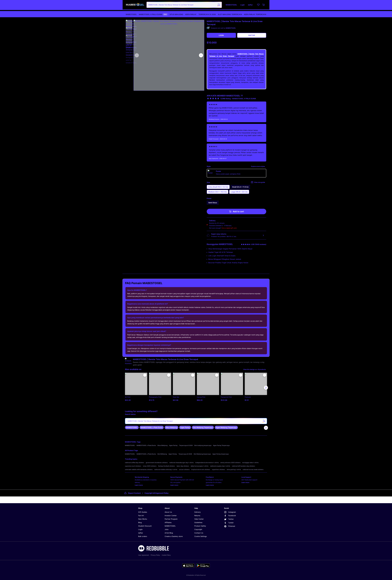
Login (140, 529)
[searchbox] (196, 421)
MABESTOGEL (131, 14)
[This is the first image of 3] (137, 55)
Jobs (166, 529)
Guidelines (198, 522)
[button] (129, 23)
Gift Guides (142, 512)
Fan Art (141, 516)
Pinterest (231, 526)
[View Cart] (263, 4)
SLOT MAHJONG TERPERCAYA (230, 14)
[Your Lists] (258, 4)
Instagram (232, 512)
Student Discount (145, 526)
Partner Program (171, 519)
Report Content (134, 493)
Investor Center (171, 516)
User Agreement (143, 555)
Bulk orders (142, 536)
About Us (168, 512)
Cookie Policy (166, 555)
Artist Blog (169, 533)
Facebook (232, 516)
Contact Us (198, 533)
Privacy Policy (155, 555)
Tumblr (231, 523)
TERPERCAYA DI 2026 (207, 14)
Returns (197, 516)
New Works (142, 519)
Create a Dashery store (174, 536)
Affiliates (168, 522)
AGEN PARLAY (190, 14)
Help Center (199, 519)
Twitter (231, 519)
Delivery (197, 512)
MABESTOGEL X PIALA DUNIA (153, 14)
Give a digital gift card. (229, 228)
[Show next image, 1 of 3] (201, 55)
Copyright (198, 529)
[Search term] (219, 5)
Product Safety (200, 526)
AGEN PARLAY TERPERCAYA (255, 14)
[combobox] (184, 5)
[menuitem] (131, 14)
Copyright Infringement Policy (156, 493)
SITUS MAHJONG (176, 14)
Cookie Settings (200, 536)
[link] (132, 427)
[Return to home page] (135, 5)
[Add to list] (144, 375)
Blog (140, 522)
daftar (140, 533)
